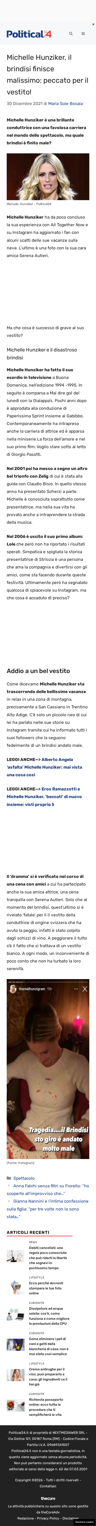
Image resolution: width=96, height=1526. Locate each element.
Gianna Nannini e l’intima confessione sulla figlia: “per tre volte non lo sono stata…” (48, 1209)
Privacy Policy (48, 1518)
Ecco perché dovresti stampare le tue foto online (46, 1288)
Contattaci (48, 1486)
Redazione (25, 1518)
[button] (71, 33)
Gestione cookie (84, 1522)
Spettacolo (24, 1178)
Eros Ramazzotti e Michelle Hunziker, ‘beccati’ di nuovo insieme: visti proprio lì (44, 796)
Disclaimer (71, 1518)
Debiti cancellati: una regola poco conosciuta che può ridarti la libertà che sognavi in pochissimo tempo (48, 1258)
